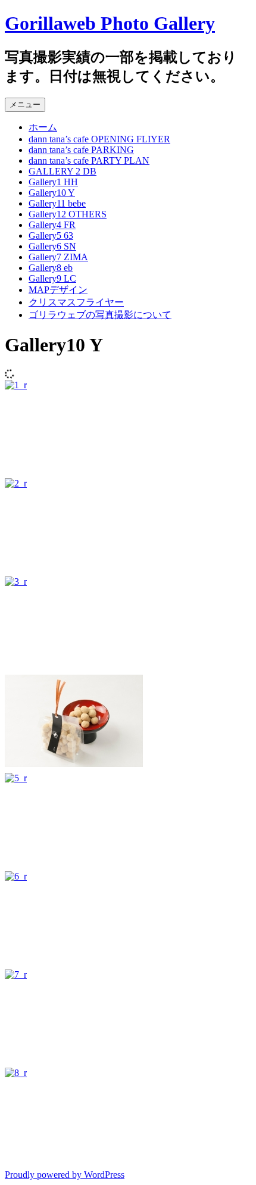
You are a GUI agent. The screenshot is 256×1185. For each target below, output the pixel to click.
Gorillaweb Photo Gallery (110, 23)
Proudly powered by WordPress (64, 1175)
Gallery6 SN (52, 246)
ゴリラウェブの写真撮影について (100, 315)
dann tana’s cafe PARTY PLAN (89, 160)
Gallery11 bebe (57, 203)
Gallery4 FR (52, 225)
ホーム (43, 127)
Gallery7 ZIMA (58, 257)
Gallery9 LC (52, 278)
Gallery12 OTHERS (68, 214)
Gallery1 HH (53, 182)
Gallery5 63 (51, 235)
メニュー (25, 104)
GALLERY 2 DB (62, 171)
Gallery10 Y (52, 193)
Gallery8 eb (51, 268)
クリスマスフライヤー (76, 302)
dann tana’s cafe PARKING (81, 150)
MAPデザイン (58, 290)
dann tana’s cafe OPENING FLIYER (99, 139)
